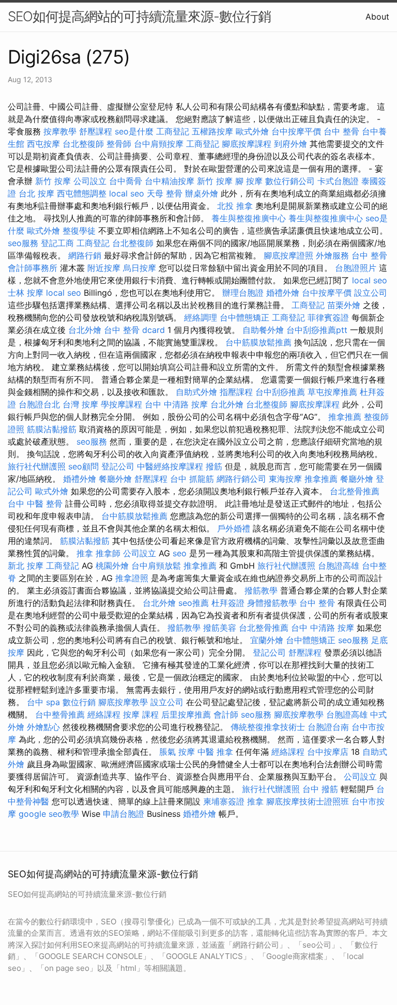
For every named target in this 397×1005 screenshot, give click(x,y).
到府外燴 (290, 144)
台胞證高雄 (338, 565)
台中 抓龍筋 (192, 479)
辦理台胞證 (243, 292)
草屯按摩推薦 (332, 392)
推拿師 (108, 553)
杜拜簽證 (228, 603)
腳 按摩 (249, 181)
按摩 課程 (141, 714)
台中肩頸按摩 (159, 144)
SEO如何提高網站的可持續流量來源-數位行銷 (139, 16)
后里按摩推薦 (186, 714)
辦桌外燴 (201, 193)
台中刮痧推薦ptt (316, 330)
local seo (126, 193)
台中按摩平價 (296, 131)
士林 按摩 (25, 292)
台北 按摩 (36, 193)
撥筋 (214, 466)
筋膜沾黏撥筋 (52, 429)
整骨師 (118, 144)
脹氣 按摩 (177, 752)
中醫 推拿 (215, 752)
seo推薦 (193, 603)
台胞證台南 (328, 727)
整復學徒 (79, 230)
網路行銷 (84, 255)
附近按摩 (103, 268)
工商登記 (172, 131)
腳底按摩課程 (246, 144)
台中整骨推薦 (60, 714)
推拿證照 (131, 578)
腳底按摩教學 (123, 702)
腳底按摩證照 (288, 255)
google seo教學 (49, 814)
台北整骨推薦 (354, 491)
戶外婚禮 (233, 528)
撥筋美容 (219, 627)
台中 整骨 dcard (134, 330)
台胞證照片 (355, 268)
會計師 (225, 714)
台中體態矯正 (244, 317)
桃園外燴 (112, 565)
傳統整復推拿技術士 (268, 727)
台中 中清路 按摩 (176, 404)
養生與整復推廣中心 (248, 218)
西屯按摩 (43, 144)
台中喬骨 (125, 181)
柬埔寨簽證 (224, 801)
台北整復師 (83, 144)
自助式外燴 (196, 392)
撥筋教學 (261, 590)
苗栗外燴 (343, 305)
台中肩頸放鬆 (156, 565)
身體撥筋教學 (272, 603)
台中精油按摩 (169, 181)
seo (180, 553)
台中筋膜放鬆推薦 (258, 342)
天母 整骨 (164, 193)
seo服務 (23, 243)
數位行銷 (79, 702)
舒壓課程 (95, 131)
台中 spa (43, 702)
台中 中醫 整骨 (35, 503)
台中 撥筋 (320, 789)
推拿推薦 (344, 417)
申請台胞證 (123, 814)
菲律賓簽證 (328, 317)
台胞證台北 (39, 404)
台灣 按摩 (80, 404)
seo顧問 (83, 466)
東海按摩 (285, 479)
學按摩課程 (121, 404)
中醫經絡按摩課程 (170, 466)
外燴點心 (43, 727)
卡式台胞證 (338, 181)
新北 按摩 (25, 565)
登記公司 (117, 466)
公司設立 (89, 181)
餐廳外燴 (115, 479)
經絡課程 (103, 714)
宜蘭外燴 (266, 640)
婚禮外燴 (282, 292)
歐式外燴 (252, 131)
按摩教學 (60, 131)
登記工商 (57, 243)
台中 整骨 (341, 131)
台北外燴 (84, 330)
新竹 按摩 (53, 181)
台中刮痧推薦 (280, 392)
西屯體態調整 (81, 193)
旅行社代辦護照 (37, 466)
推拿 (85, 553)
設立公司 (370, 292)
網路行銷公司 (241, 479)
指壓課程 (236, 392)
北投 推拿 (235, 206)
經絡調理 (200, 317)
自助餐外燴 (263, 330)
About (377, 16)
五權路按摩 (212, 131)
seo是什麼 (134, 131)
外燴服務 (332, 255)
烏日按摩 (139, 268)
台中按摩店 (327, 752)
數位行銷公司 (290, 181)
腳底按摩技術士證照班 (307, 801)
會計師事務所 (32, 268)
